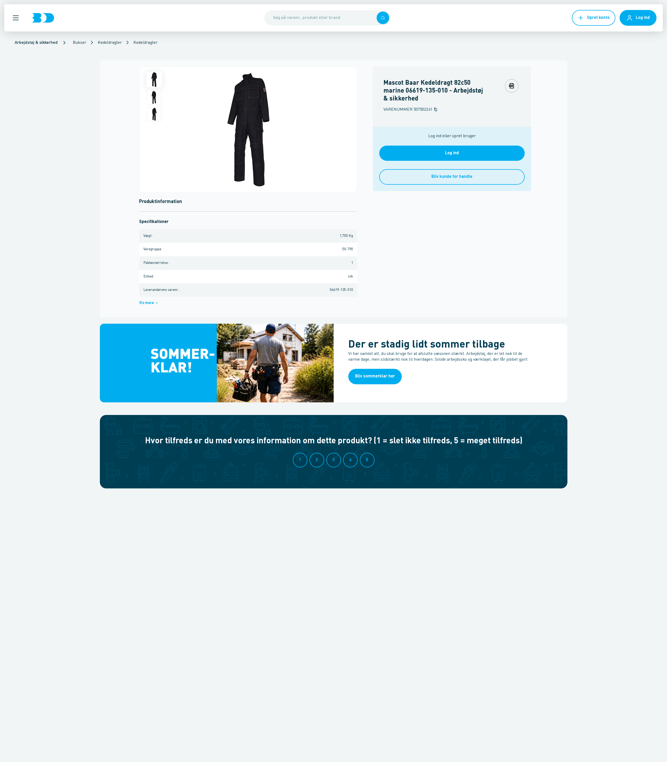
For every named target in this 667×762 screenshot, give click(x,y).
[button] (15, 17)
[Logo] (42, 18)
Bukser (79, 43)
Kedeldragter (110, 43)
